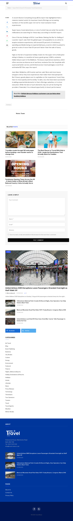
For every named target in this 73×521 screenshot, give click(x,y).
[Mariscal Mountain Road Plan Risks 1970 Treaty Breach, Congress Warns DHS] (10, 312)
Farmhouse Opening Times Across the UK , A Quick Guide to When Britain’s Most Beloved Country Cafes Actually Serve (20, 181)
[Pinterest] (7, 36)
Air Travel (8, 343)
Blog (6, 346)
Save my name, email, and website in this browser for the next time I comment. (33, 234)
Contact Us (8, 492)
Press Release (9, 389)
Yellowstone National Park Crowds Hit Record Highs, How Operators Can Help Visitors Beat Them (41, 301)
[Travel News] (36, 3)
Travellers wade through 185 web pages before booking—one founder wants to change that (19, 152)
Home (9, 8)
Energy (7, 360)
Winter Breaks (9, 411)
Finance (7, 369)
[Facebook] (7, 22)
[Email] (7, 45)
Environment (9, 363)
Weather (8, 409)
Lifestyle (8, 383)
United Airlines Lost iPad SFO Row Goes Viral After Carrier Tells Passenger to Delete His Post (41, 319)
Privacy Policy (9, 495)
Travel (8, 251)
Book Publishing (10, 349)
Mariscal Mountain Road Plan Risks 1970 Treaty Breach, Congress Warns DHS (41, 310)
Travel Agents (9, 406)
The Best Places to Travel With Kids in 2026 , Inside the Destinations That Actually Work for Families (51, 152)
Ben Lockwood (11, 293)
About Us (8, 489)
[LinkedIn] (7, 31)
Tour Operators (9, 397)
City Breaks (8, 354)
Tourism (7, 400)
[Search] (66, 3)
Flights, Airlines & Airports (13, 371)
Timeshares (8, 394)
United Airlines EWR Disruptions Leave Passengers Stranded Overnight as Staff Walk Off (36, 289)
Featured (8, 366)
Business (8, 352)
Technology (8, 391)
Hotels (7, 380)
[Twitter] (7, 27)
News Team (20, 113)
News (7, 386)
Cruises (7, 357)
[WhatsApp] (7, 40)
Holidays (7, 377)
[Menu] (7, 3)
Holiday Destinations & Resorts (14, 374)
